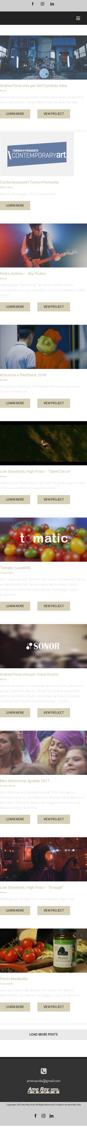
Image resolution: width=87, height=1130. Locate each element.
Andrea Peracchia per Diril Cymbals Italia (33, 85)
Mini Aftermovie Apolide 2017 (24, 781)
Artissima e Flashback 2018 (23, 375)
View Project (54, 113)
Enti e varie (6, 187)
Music (3, 90)
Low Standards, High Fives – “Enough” (31, 887)
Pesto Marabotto (14, 979)
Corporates (7, 572)
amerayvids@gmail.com (43, 1081)
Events (4, 380)
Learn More (15, 113)
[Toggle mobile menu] (78, 18)
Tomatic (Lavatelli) (15, 568)
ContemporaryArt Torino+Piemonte (29, 182)
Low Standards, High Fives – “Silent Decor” (35, 471)
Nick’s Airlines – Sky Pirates (23, 273)
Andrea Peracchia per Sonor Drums (29, 674)
